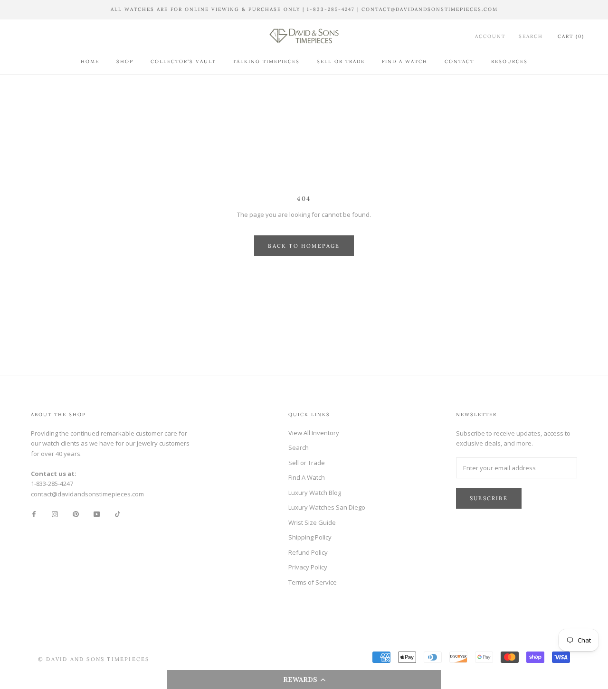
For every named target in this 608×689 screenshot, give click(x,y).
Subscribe (489, 498)
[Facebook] (34, 514)
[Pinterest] (76, 514)
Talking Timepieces (266, 61)
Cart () (571, 36)
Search (531, 36)
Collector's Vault (183, 61)
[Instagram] (55, 514)
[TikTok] (117, 514)
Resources (509, 61)
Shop (124, 61)
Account (490, 36)
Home (90, 61)
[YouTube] (97, 514)
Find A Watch (405, 61)
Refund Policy (308, 552)
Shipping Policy (310, 537)
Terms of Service (312, 582)
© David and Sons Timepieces (93, 659)
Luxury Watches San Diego (326, 507)
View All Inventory (313, 432)
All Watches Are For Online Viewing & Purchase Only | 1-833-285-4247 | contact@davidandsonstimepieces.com (304, 9)
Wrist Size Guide (312, 522)
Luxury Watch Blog (314, 492)
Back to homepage (304, 245)
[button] (304, 679)
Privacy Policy (307, 567)
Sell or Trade (341, 61)
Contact (459, 61)
